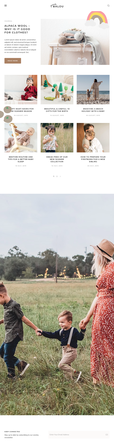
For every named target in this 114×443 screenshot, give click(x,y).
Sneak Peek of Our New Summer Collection (57, 159)
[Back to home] (57, 5)
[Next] (60, 176)
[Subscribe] (107, 435)
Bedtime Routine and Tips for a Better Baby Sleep (21, 159)
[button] (5, 5)
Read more (13, 61)
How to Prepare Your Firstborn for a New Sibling (93, 159)
